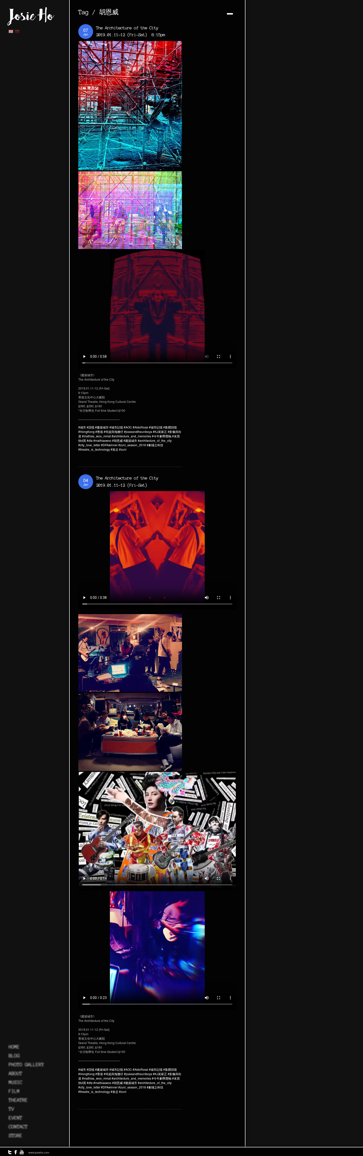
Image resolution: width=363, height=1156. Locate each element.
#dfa (90, 440)
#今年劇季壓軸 (161, 436)
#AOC (128, 427)
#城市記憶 (116, 427)
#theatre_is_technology (94, 449)
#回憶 (90, 427)
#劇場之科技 (155, 445)
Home (14, 1046)
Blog (14, 1055)
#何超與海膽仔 (113, 431)
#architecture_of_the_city (155, 440)
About (15, 1073)
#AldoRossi (140, 427)
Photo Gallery (26, 1064)
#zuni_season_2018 (132, 445)
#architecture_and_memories (131, 436)
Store (15, 1135)
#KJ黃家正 (160, 431)
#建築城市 (102, 427)
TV (11, 1109)
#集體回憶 (170, 427)
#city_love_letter (89, 445)
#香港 (99, 431)
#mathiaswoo (102, 440)
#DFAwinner (109, 445)
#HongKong (86, 431)
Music (15, 1082)
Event (15, 1117)
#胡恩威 (117, 440)
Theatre (18, 1100)
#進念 (114, 449)
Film (14, 1091)
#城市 (82, 427)
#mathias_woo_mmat (96, 436)
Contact (18, 1126)
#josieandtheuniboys (138, 431)
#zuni (122, 449)
